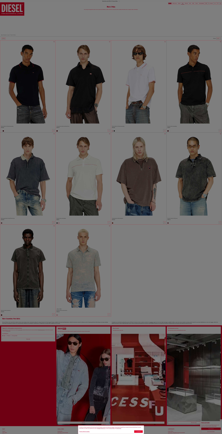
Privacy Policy (111, 428)
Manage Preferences (101, 428)
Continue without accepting (84, 431)
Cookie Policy (118, 428)
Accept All (138, 431)
